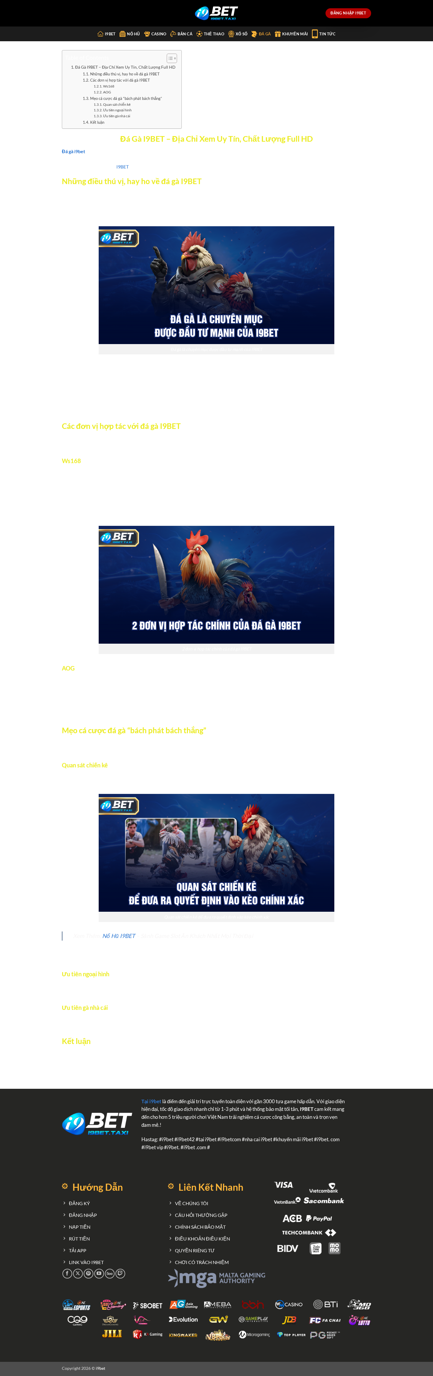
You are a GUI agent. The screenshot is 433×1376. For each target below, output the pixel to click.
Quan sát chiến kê (116, 104)
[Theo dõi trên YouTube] (99, 1273)
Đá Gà (265, 34)
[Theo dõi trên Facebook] (67, 1273)
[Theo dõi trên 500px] (110, 1273)
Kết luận (97, 122)
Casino (158, 34)
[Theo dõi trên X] (78, 1273)
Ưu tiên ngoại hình (117, 110)
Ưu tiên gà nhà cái (116, 116)
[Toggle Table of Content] (169, 58)
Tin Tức (327, 34)
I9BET (122, 166)
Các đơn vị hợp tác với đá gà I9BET (120, 80)
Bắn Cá (185, 34)
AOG (107, 92)
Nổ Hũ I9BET (118, 935)
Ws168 (108, 86)
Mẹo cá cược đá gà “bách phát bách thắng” (126, 98)
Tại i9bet (151, 1101)
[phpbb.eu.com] (217, 13)
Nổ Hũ (133, 34)
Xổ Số (241, 34)
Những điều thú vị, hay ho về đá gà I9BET (125, 74)
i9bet (110, 34)
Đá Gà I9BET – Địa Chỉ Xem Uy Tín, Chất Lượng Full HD (125, 67)
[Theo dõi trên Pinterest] (88, 1273)
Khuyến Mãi (295, 34)
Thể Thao (214, 34)
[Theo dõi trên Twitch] (120, 1273)
